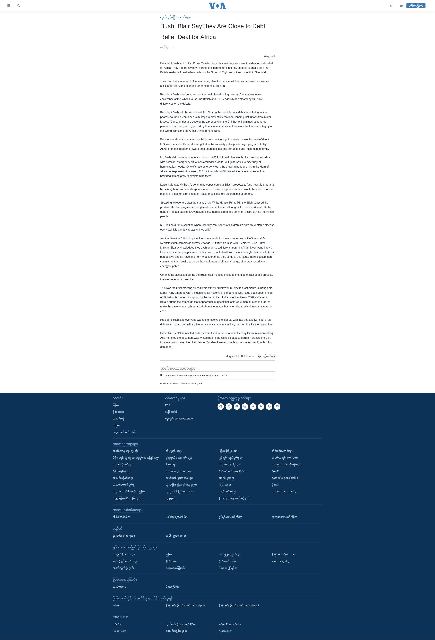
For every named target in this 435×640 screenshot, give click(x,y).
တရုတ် (116, 425)
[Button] (269, 56)
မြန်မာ (116, 405)
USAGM (117, 624)
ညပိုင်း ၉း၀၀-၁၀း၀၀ (176, 535)
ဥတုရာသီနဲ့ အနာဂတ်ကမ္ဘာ (179, 457)
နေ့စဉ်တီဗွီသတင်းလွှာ (124, 554)
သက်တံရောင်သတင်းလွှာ (284, 491)
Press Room (119, 631)
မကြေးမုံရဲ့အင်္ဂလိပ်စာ (177, 517)
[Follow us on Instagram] (245, 406)
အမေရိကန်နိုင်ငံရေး (123, 478)
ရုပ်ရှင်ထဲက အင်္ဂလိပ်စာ (230, 517)
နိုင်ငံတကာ (118, 412)
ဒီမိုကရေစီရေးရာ (121, 471)
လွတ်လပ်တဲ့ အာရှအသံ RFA (180, 624)
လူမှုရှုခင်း (171, 498)
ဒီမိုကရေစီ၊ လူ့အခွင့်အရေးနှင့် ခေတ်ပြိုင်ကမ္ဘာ (136, 457)
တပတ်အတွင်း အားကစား (179, 471)
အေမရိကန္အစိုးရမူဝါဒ (176, 631)
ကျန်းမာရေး (225, 484)
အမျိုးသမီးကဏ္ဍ (227, 491)
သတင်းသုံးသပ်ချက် (123, 464)
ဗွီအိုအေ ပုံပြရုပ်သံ (228, 568)
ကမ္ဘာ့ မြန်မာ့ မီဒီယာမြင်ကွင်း (127, 498)
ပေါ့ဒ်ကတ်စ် (171, 412)
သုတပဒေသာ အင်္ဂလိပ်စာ (284, 517)
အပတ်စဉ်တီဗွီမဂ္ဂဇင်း (123, 568)
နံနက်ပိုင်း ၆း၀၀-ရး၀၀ (124, 535)
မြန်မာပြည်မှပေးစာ (228, 451)
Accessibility (225, 631)
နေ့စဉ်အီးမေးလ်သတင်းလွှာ (179, 418)
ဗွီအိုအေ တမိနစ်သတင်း (284, 554)
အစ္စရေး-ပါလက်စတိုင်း (124, 432)
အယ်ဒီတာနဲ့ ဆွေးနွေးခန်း (125, 451)
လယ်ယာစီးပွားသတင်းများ (179, 478)
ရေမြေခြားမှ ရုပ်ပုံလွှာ (229, 554)
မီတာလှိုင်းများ (173, 586)
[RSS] (261, 406)
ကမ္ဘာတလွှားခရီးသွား (229, 464)
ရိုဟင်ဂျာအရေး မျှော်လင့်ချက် (234, 498)
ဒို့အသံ (275, 484)
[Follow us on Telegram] (253, 406)
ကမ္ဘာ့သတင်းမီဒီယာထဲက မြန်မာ (129, 491)
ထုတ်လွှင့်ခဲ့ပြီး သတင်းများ (175, 17)
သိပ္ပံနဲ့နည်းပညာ (174, 451)
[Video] (401, 6)
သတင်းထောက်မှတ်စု (123, 484)
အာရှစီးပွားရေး (226, 478)
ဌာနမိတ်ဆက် (119, 586)
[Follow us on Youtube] (237, 406)
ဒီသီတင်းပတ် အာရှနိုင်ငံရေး (233, 471)
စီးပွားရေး (171, 464)
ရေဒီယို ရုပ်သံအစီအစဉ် (125, 561)
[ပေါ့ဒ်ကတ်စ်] (269, 406)
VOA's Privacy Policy (230, 624)
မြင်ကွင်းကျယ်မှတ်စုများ (231, 457)
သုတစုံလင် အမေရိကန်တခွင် (286, 464)
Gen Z (275, 471)
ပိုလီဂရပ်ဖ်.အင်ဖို (227, 561)
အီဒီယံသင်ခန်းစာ (121, 517)
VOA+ (116, 605)
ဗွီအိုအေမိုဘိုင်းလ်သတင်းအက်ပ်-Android (239, 605)
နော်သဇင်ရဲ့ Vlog (280, 561)
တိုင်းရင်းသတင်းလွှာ (282, 451)
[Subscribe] (277, 406)
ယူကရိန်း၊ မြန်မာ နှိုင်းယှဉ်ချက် (181, 484)
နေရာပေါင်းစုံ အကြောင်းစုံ (285, 478)
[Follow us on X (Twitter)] (228, 406)
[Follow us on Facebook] (221, 406)
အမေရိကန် (118, 418)
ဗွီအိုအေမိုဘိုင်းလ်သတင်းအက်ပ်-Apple (185, 605)
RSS (167, 405)
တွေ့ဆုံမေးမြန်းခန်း (175, 568)
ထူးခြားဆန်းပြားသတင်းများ (180, 491)
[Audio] (391, 6)
